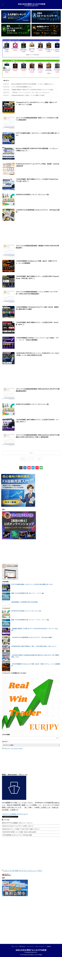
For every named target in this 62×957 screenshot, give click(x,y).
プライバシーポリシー (40, 946)
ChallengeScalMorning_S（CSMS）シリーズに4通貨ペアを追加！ (28, 95)
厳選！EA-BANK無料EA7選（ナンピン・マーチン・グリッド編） (30, 620)
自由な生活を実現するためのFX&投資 (31, 4)
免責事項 (49, 946)
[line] (41, 467)
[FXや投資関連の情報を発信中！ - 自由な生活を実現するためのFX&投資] (33, 467)
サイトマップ (30, 946)
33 (39, 459)
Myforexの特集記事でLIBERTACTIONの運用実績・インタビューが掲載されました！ (32, 84)
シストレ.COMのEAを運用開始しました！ (22, 86)
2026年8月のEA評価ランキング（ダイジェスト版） (33, 194)
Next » (31, 453)
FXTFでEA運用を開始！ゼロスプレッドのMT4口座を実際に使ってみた (32, 584)
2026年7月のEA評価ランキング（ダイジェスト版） (33, 404)
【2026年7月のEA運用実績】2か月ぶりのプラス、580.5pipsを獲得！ (32, 637)
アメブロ (6, 820)
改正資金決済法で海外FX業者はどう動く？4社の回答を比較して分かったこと (34, 646)
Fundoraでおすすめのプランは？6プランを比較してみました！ (18, 826)
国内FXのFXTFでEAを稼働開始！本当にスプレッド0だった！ (17, 823)
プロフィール (14, 946)
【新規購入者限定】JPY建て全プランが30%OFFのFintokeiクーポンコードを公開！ (32, 89)
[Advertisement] (31, 233)
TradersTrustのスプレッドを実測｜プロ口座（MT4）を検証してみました (20, 829)
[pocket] (29, 467)
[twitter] (21, 467)
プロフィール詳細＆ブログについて (15, 814)
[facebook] (25, 467)
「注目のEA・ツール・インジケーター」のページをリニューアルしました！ (30, 92)
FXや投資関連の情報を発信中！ (31, 952)
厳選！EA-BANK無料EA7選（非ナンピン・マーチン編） (28, 593)
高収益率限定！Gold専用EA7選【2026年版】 (24, 602)
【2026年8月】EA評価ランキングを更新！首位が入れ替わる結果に (19, 832)
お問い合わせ (22, 946)
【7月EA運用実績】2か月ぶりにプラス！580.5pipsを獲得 (17, 835)
